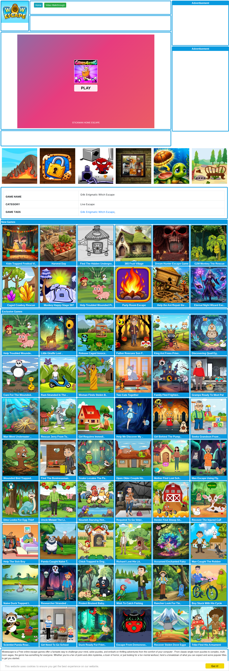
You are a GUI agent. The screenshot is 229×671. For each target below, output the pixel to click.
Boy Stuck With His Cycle (207, 603)
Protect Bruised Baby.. (92, 603)
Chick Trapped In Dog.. (92, 561)
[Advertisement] (87, 23)
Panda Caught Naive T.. (54, 561)
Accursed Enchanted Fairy (170, 561)
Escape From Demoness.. (131, 645)
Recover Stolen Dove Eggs (170, 645)
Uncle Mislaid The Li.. (53, 520)
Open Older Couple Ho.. (130, 478)
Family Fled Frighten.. (166, 395)
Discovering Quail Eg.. (205, 353)
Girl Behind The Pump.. (167, 436)
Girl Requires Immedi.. (92, 436)
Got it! (214, 666)
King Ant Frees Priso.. (167, 353)
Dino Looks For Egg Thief (18, 520)
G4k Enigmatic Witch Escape (97, 211)
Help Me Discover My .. (129, 436)
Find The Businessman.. (55, 478)
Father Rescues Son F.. (130, 353)
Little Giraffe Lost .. (52, 353)
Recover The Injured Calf (206, 520)
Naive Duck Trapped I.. (16, 603)
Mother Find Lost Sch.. (167, 478)
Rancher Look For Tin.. (167, 603)
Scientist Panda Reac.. (16, 645)
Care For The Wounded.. (17, 395)
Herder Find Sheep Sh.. (167, 520)
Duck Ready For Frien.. (92, 645)
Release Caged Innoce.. (93, 353)
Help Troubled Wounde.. (17, 353)
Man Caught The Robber (206, 561)
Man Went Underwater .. (17, 436)
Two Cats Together (127, 395)
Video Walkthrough (55, 5)
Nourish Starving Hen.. (92, 520)
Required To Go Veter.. (129, 520)
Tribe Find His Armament (206, 645)
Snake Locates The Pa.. (92, 478)
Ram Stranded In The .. (54, 395)
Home (38, 5)
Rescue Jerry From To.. (54, 436)
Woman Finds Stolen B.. (93, 395)
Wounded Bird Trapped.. (17, 478)
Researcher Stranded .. (54, 603)
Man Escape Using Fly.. (205, 478)
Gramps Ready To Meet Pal (208, 395)
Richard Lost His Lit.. (128, 561)
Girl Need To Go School (55, 645)
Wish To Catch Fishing (129, 603)
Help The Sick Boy (14, 561)
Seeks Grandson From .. (206, 436)
